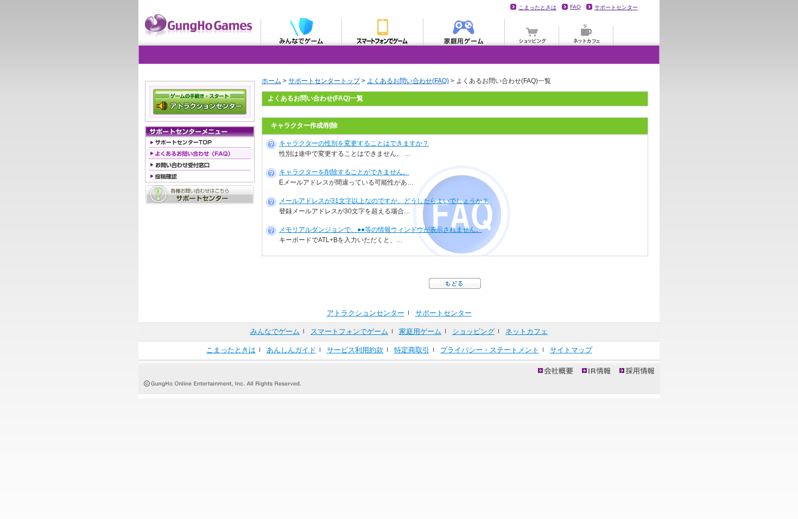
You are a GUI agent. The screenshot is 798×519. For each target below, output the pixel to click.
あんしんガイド (291, 350)
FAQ (575, 7)
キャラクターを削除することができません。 (344, 172)
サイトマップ (571, 350)
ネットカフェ (586, 30)
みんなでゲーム (301, 30)
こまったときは (537, 7)
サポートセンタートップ (324, 81)
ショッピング (532, 30)
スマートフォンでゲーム (349, 331)
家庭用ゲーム (464, 30)
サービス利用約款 (355, 350)
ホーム (271, 81)
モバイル (382, 30)
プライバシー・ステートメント (489, 350)
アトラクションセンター (365, 313)
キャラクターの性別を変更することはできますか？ (354, 143)
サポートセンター (616, 7)
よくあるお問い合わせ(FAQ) (408, 81)
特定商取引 (411, 350)
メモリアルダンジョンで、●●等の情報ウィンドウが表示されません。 (380, 229)
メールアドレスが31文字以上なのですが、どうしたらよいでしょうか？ (384, 201)
